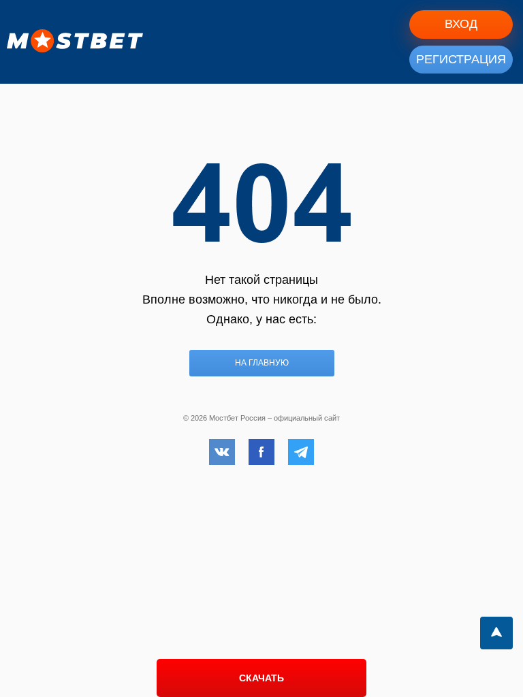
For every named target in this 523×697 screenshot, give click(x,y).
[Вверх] (496, 633)
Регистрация (461, 59)
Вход (461, 24)
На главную (262, 363)
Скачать (261, 677)
